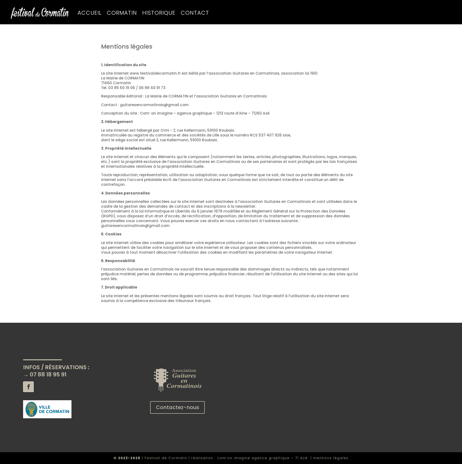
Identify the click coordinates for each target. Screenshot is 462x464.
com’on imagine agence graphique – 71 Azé (264, 458)
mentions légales (330, 458)
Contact (195, 13)
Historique (158, 13)
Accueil (89, 13)
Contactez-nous (177, 407)
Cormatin (122, 13)
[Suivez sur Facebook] (28, 386)
